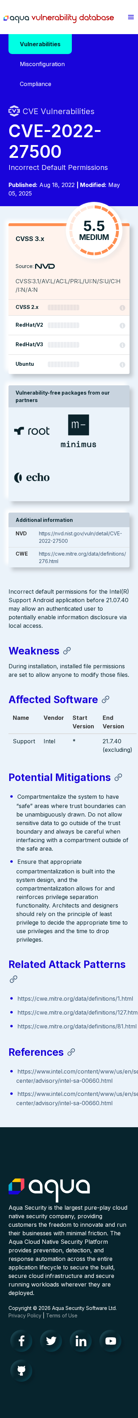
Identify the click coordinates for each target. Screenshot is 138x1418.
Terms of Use (61, 1315)
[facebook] (23, 1343)
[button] (131, 17)
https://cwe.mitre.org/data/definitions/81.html (77, 1026)
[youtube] (112, 1343)
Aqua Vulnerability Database (59, 19)
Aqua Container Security (49, 1190)
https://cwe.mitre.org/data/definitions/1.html (75, 998)
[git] (23, 1372)
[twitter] (53, 1343)
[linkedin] (83, 1343)
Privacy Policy (24, 1315)
